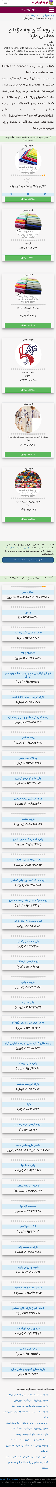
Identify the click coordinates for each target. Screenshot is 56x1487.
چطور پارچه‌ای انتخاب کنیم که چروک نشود (29, 1429)
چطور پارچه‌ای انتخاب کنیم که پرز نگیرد (30, 1400)
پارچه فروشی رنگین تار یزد (28, 633)
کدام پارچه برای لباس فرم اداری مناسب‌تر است (27, 1423)
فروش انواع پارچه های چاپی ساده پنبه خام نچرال (28, 675)
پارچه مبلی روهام (28, 1063)
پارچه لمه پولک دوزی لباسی (28, 839)
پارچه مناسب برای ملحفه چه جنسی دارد (30, 1406)
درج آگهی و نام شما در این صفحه (17, 548)
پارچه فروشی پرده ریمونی (28, 1124)
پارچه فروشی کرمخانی (28, 961)
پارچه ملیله (28, 1002)
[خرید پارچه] (45, 194)
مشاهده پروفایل (28, 199)
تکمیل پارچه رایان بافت (28, 1145)
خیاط (28, 1104)
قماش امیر (28, 592)
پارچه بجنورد (28, 819)
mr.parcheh (28, 653)
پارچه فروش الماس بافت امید (28, 697)
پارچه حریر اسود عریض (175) (28, 1023)
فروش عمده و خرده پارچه (28, 1288)
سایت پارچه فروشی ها (9, 1479)
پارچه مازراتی (28, 982)
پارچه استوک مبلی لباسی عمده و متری (28, 900)
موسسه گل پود (28, 1206)
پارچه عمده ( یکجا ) (28, 941)
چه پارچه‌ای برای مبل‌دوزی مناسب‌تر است (29, 1440)
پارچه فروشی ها (29, 10)
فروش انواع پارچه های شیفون (28, 1308)
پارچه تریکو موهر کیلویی (28, 778)
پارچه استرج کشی (28, 1349)
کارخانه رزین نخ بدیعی (28, 1186)
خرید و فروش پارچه (28, 1267)
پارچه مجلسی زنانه (28, 1247)
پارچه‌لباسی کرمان (28, 758)
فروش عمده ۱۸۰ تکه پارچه (28, 921)
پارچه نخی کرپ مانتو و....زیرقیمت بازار (28, 717)
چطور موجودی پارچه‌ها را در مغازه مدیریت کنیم (27, 1457)
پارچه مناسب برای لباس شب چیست (31, 1434)
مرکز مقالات (33, 15)
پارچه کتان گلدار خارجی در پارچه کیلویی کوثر (28, 1043)
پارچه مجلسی (28, 737)
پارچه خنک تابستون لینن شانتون (28, 880)
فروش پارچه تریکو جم (28, 1328)
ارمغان (28, 612)
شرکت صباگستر (28, 1226)
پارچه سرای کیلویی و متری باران (28, 1369)
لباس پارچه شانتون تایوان (28, 860)
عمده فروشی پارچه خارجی (28, 799)
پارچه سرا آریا (28, 1165)
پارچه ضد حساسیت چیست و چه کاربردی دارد (27, 1395)
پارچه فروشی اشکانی (28, 1084)
